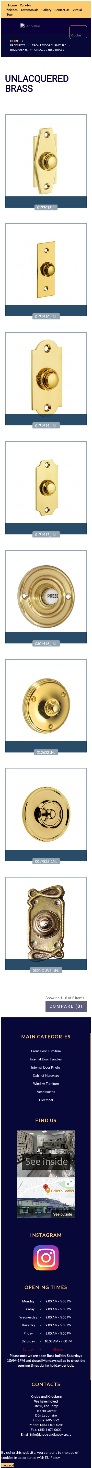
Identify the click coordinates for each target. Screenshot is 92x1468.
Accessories (46, 1092)
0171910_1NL (46, 316)
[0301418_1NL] (46, 596)
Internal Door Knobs (46, 1067)
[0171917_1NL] (46, 487)
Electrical (46, 1100)
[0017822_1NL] (46, 814)
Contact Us (62, 10)
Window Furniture (46, 1084)
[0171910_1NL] (46, 269)
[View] (46, 202)
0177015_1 (46, 207)
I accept (7, 1465)
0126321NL (46, 752)
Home (12, 5)
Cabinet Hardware (46, 1076)
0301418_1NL (46, 643)
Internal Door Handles (46, 1059)
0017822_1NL (46, 861)
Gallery (46, 10)
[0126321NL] (46, 705)
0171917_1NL (46, 534)
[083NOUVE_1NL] (46, 923)
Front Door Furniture (46, 1051)
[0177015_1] (46, 160)
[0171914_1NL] (46, 378)
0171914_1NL (46, 425)
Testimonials (29, 10)
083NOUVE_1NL (46, 970)
